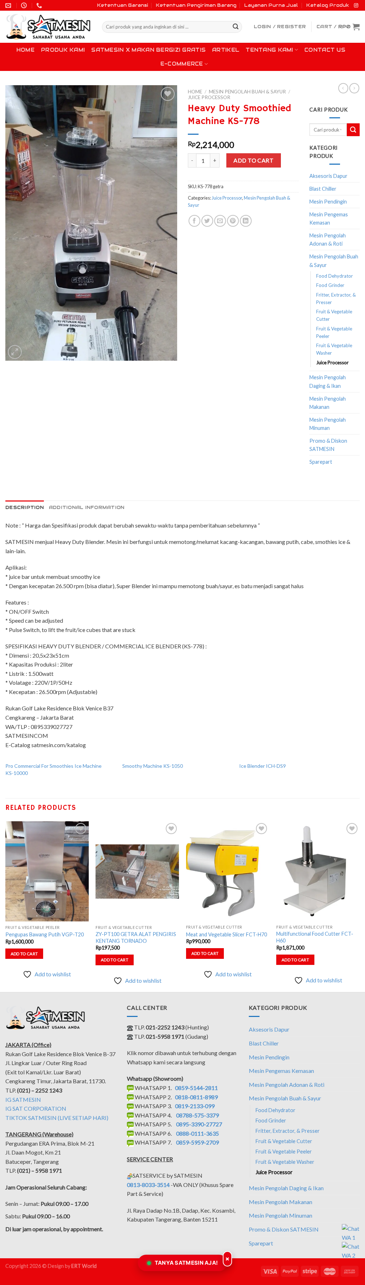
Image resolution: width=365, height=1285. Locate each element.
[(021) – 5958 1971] (40, 5)
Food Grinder (330, 285)
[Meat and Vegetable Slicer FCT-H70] (227, 871)
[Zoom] (15, 352)
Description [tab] (24, 507)
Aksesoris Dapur (328, 176)
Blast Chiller (322, 189)
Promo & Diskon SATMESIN (328, 445)
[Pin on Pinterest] (233, 221)
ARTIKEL (225, 50)
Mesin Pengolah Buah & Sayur (247, 91)
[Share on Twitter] (207, 221)
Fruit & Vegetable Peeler (334, 332)
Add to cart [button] (24, 953)
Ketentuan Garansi (122, 5)
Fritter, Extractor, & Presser (336, 298)
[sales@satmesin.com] (9, 5)
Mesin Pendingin (328, 202)
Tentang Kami (269, 50)
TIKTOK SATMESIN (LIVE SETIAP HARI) (56, 1117)
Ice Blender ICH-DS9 (262, 766)
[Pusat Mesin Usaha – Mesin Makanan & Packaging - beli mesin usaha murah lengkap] (48, 27)
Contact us (324, 50)
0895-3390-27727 (199, 1124)
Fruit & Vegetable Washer (334, 349)
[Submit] (236, 27)
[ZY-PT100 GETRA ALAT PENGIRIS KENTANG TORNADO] (137, 871)
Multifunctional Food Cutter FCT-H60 (314, 937)
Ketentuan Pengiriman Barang (196, 5)
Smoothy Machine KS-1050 (152, 766)
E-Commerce (181, 64)
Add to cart (253, 160)
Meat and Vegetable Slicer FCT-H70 (226, 934)
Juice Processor (209, 97)
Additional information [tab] (87, 507)
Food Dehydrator (334, 276)
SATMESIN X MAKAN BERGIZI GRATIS (148, 50)
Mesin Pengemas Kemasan (328, 218)
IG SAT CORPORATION (35, 1108)
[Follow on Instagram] (356, 5)
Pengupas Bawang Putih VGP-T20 (44, 934)
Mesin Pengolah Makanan (327, 403)
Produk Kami (63, 50)
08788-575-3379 (197, 1115)
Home (25, 50)
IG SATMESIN (23, 1099)
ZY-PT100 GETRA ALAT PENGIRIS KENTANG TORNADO (136, 937)
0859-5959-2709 (197, 1142)
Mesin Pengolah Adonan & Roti (327, 239)
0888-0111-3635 (197, 1133)
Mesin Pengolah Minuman (327, 424)
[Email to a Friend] (220, 221)
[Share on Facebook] (194, 221)
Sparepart (320, 462)
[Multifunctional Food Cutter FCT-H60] (318, 871)
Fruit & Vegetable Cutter (334, 315)
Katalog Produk (327, 5)
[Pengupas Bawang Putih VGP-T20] (47, 871)
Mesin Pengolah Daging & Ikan (327, 381)
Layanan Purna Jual (271, 5)
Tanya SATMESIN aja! (186, 1262)
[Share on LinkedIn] (246, 221)
